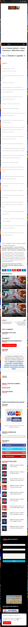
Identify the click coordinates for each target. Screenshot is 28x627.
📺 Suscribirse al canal (9, 345)
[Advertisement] (14, 28)
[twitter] (23, 1)
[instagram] (25, 1)
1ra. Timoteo (7, 52)
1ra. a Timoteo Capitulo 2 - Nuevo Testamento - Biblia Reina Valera (14, 285)
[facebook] (20, 1)
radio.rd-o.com (5, 435)
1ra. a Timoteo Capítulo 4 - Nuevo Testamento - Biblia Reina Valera (14, 313)
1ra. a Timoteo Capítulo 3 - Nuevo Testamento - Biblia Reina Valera (14, 299)
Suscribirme (7, 622)
